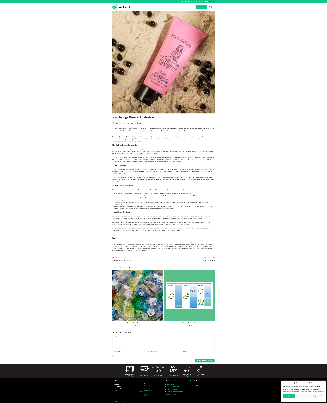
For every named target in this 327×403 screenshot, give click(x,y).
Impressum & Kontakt (210, 401)
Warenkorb (195, 1)
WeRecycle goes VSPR (189, 323)
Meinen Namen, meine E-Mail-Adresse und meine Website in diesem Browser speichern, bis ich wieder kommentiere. (146, 356)
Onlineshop (148, 234)
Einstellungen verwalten (317, 396)
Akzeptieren (289, 396)
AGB (185, 401)
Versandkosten (170, 384)
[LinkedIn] (193, 385)
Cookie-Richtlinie (296, 400)
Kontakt (313, 400)
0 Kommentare (143, 123)
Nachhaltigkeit (130, 123)
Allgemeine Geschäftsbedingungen (175, 391)
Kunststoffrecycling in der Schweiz (138, 323)
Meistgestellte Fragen (171, 389)
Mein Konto (185, 1)
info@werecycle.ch (149, 395)
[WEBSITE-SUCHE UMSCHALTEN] (214, 7)
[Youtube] (197, 385)
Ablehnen (302, 396)
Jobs (202, 401)
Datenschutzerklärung (306, 400)
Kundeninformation (171, 394)
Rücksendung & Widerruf (172, 386)
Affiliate (198, 401)
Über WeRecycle (191, 401)
